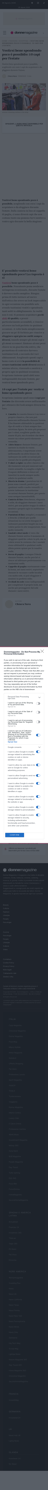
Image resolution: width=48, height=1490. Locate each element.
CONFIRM (14, 835)
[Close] (43, 652)
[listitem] (24, 697)
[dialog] (24, 745)
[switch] (38, 703)
